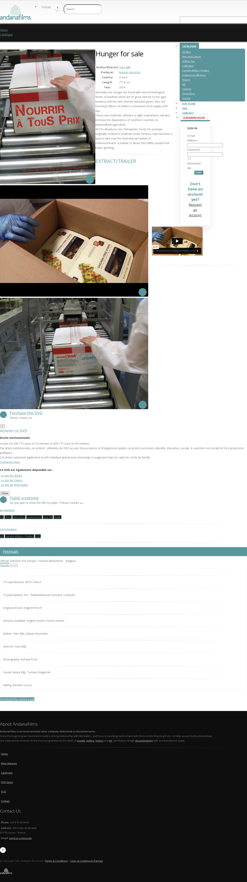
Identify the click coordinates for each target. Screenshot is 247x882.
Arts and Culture (191, 56)
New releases (9, 763)
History (186, 79)
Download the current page (17, 699)
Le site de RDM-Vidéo (14, 485)
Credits (13, 565)
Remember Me (194, 166)
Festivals (10, 551)
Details (4, 565)
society (81, 740)
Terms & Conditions (56, 861)
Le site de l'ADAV (11, 475)
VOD (184, 108)
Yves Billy (125, 67)
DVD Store (188, 103)
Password (193, 149)
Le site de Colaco (11, 480)
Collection (188, 66)
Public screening (24, 498)
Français (46, 6)
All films (186, 52)
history (99, 740)
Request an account (195, 209)
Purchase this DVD (26, 413)
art (110, 740)
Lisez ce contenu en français (86, 861)
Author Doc (188, 61)
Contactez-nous (10, 462)
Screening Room (194, 117)
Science (186, 89)
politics (90, 740)
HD (184, 84)
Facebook (58, 8)
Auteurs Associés (129, 72)
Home (4, 30)
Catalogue (189, 46)
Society (186, 98)
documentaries (144, 740)
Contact (188, 113)
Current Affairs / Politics (195, 70)
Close (5, 493)
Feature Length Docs (194, 75)
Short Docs (188, 93)
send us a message (20, 838)
